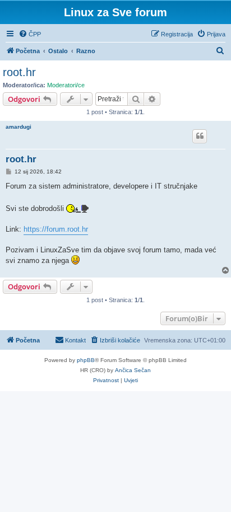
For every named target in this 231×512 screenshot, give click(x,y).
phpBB (86, 360)
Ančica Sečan (133, 370)
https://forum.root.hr (56, 229)
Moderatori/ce (66, 85)
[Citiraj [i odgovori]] (199, 136)
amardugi (18, 127)
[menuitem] (30, 34)
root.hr (19, 72)
